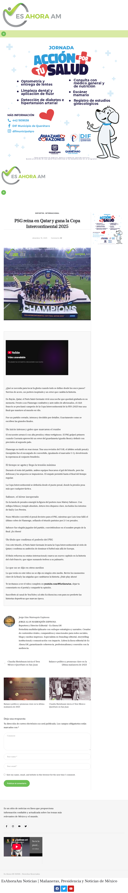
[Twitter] (25, 826)
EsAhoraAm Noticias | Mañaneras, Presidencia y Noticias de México (59, 881)
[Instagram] (13, 826)
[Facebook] (57, 889)
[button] (3, 33)
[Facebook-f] (6, 826)
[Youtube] (19, 826)
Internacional (52, 213)
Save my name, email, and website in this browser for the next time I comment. (41, 775)
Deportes (39, 213)
